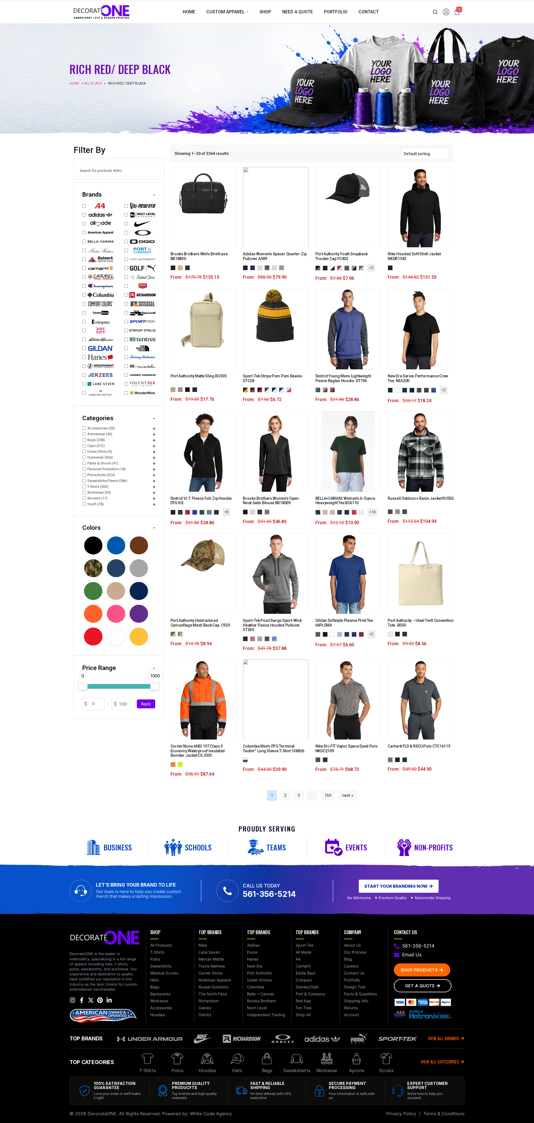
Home (74, 84)
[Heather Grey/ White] (362, 267)
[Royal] (434, 389)
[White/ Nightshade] (246, 759)
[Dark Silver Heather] (260, 638)
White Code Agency (211, 1113)
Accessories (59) (101, 428)
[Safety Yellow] (181, 764)
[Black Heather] (246, 638)
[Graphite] (420, 389)
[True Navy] (413, 389)
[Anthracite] (319, 759)
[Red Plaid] (405, 511)
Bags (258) (96, 440)
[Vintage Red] (355, 511)
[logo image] (101, 11)
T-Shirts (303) (97, 486)
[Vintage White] (362, 511)
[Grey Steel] (348, 267)
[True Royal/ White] (282, 389)
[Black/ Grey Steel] (319, 267)
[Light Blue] (340, 634)
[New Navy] (217, 511)
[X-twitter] (91, 1000)
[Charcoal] (181, 511)
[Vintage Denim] (340, 511)
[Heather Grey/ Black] (355, 267)
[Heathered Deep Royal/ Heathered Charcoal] (319, 389)
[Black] (174, 267)
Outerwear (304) (100, 457)
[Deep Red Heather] (253, 638)
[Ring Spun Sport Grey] (326, 634)
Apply (146, 704)
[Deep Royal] (195, 511)
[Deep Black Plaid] (391, 511)
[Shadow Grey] (268, 511)
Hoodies (207, 1070)
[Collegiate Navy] (253, 267)
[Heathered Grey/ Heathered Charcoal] (326, 389)
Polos (177, 1070)
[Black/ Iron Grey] (253, 389)
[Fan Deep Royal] (319, 634)
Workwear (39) (99, 492)
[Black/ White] (333, 267)
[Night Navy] (260, 511)
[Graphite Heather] (398, 511)
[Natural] (391, 633)
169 (328, 795)
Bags (267, 1070)
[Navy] (348, 634)
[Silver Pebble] (282, 267)
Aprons (356, 1070)
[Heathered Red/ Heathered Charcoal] (333, 389)
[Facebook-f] (82, 1000)
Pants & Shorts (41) (102, 463)
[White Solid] (398, 389)
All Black (93, 84)
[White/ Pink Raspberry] (289, 389)
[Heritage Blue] (253, 511)
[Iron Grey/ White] (268, 389)
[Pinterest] (100, 1000)
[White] (333, 634)
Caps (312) (96, 446)
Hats (237, 1070)
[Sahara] (174, 389)
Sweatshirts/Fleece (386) (107, 481)
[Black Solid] (391, 389)
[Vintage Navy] (348, 511)
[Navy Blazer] (188, 267)
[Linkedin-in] (109, 1000)
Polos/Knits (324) (101, 475)
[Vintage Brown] (333, 511)
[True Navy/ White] (275, 389)
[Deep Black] (188, 389)
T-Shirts (147, 1070)
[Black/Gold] (246, 389)
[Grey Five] (268, 267)
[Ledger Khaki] (181, 267)
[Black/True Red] (260, 389)
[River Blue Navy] (195, 389)
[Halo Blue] (275, 267)
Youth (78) (95, 504)
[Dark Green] (405, 389)
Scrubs (386, 1070)
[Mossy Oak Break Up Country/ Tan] (174, 633)
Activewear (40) (99, 434)
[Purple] (355, 634)
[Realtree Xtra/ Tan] (181, 633)
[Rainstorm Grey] (427, 389)
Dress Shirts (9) (99, 451)
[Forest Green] (203, 511)
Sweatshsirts (296, 1070)
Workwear (326, 1070)
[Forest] (319, 511)
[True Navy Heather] (268, 638)
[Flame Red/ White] (340, 267)
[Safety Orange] (174, 764)
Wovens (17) (97, 498)
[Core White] (260, 267)
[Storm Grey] (181, 389)
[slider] (82, 686)
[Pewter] (391, 759)
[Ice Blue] (210, 511)
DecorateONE (102, 1113)
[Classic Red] (188, 511)
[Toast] (326, 511)
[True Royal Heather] (275, 638)
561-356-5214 (269, 894)
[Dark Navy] (405, 759)
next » (347, 795)
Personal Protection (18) (106, 469)
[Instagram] (72, 1000)
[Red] (362, 634)
